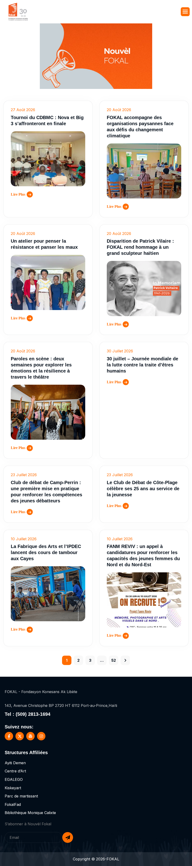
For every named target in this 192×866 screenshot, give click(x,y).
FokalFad (13, 804)
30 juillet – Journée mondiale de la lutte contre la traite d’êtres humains (142, 364)
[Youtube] (30, 736)
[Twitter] (19, 736)
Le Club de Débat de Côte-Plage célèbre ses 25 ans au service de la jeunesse (143, 488)
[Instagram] (41, 736)
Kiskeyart (13, 788)
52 (113, 660)
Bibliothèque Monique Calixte (30, 812)
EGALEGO (14, 779)
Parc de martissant (21, 796)
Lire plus (18, 194)
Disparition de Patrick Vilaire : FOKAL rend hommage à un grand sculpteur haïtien (140, 247)
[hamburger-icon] (185, 11)
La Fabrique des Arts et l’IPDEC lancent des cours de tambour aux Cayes (46, 552)
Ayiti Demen (15, 762)
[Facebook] (9, 736)
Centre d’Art (15, 771)
